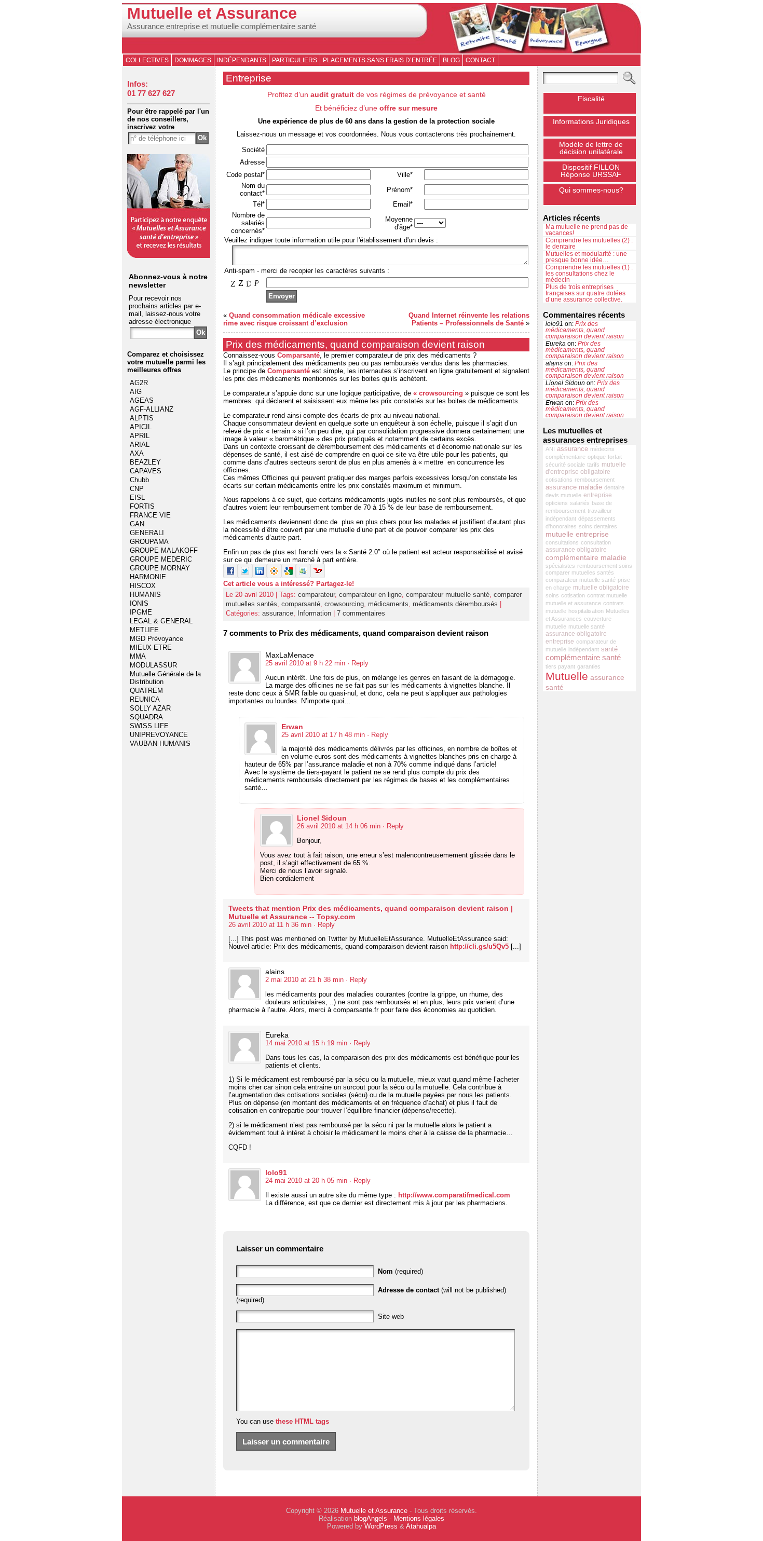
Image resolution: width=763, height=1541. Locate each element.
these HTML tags (302, 1421)
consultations (562, 542)
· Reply (358, 663)
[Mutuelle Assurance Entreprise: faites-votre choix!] (168, 256)
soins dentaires (598, 526)
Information (314, 613)
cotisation (573, 595)
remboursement (595, 479)
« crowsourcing (438, 393)
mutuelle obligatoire (601, 587)
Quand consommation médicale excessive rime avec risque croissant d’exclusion (294, 319)
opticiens (557, 503)
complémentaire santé (583, 657)
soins (552, 595)
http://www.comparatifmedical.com (454, 1195)
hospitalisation (586, 611)
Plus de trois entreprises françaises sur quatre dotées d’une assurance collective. (585, 293)
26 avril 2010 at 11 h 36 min (269, 925)
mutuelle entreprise (577, 534)
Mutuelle (567, 676)
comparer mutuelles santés (580, 572)
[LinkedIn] (259, 576)
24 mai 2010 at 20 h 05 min (306, 1180)
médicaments (388, 604)
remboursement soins (604, 566)
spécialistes (560, 566)
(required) (400, 1271)
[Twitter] (245, 576)
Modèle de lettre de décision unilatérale (591, 148)
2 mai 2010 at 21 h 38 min (304, 980)
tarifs (593, 464)
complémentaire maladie (586, 557)
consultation (596, 542)
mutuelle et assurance (573, 603)
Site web (391, 1316)
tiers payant (560, 666)
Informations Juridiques (591, 121)
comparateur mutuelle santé (447, 594)
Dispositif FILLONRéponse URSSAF (591, 171)
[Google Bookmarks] (288, 576)
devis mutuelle (563, 495)
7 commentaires (361, 613)
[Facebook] (230, 576)
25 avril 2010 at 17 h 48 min (323, 735)
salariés (580, 503)
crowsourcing (344, 604)
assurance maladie (574, 487)
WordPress (381, 1526)
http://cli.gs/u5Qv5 (479, 946)
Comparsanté (298, 355)
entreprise (597, 495)
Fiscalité (591, 98)
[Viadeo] (274, 576)
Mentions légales (418, 1518)
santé (609, 649)
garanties (589, 666)
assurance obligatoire (576, 549)
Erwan (292, 726)
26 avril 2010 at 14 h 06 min (338, 826)
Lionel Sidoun (322, 818)
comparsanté (300, 604)
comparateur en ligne (370, 594)
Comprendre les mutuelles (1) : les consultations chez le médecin (589, 273)
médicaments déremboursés (455, 604)
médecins (602, 449)
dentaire (614, 487)
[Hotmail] (303, 576)
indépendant (583, 649)
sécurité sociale (565, 464)
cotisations (559, 479)
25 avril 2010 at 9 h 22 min (305, 663)
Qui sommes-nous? (591, 190)
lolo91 (276, 1172)
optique (597, 457)
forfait (615, 457)
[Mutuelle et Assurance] (381, 28)
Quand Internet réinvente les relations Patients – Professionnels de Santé (468, 319)
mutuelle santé (586, 626)
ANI (550, 449)
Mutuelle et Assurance (212, 13)
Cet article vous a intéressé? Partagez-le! (288, 584)
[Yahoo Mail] (317, 576)
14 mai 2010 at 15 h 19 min (306, 1043)
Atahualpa (421, 1526)
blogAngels (370, 1518)
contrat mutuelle (607, 595)
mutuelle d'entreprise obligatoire (586, 468)
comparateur (316, 594)
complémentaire (565, 457)
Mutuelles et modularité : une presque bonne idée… (586, 257)
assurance (277, 613)
